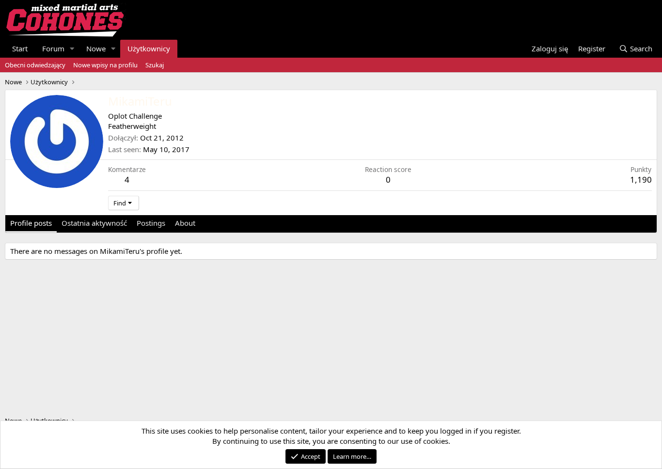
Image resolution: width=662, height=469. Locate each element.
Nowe (96, 48)
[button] (72, 49)
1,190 (641, 179)
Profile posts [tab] (31, 223)
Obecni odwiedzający (35, 65)
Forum (53, 48)
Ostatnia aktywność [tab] (94, 223)
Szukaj (154, 65)
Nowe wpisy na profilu (105, 65)
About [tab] (185, 223)
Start (20, 48)
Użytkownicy (148, 48)
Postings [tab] (151, 223)
